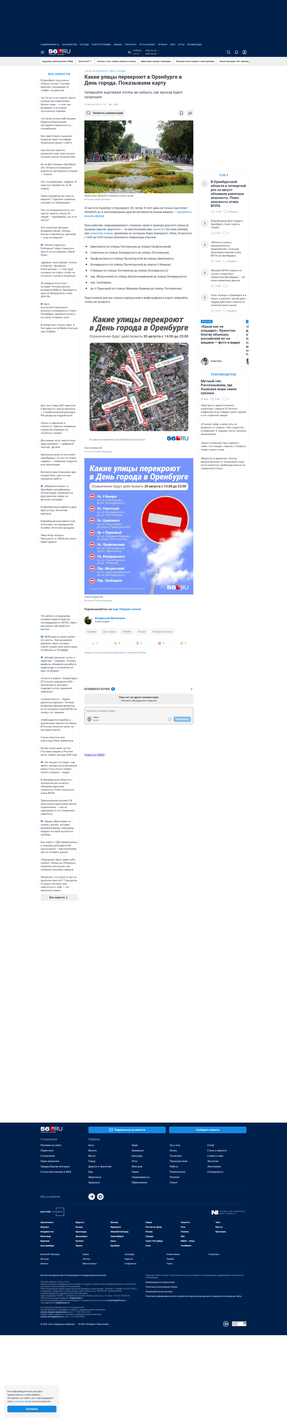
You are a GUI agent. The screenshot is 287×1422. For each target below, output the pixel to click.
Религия (174, 1177)
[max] (100, 1196)
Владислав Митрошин (110, 618)
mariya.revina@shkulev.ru (52, 1317)
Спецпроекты (215, 1171)
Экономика (214, 1166)
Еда (90, 1171)
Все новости (59, 74)
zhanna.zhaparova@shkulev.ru (54, 1312)
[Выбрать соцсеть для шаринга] (190, 113)
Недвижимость (50, 44)
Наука (135, 1171)
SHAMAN (126, 631)
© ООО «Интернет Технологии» (93, 1324)
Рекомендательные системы (159, 1291)
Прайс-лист (47, 1150)
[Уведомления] (236, 52)
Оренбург (91, 631)
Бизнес (92, 1150)
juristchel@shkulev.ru (116, 1300)
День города (109, 631)
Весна (91, 1155)
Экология (213, 1161)
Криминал (138, 1150)
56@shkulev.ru (76, 1298)
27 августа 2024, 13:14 (95, 104)
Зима (135, 1145)
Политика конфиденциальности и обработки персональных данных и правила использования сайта (193, 1296)
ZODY (173, 44)
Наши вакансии (50, 1161)
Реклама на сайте (51, 1145)
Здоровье (94, 1182)
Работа (174, 1166)
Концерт (142, 631)
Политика (175, 1155)
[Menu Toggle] (43, 52)
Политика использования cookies (161, 1287)
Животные (94, 1177)
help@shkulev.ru (62, 1303)
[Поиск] (229, 52)
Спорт (210, 1145)
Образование (139, 1182)
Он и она (175, 1145)
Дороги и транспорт (100, 1166)
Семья (173, 1182)
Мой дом (137, 1166)
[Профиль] (244, 52)
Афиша (118, 44)
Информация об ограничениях (160, 1282)
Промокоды (194, 44)
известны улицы (101, 233)
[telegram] (91, 1196)
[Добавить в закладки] (181, 113)
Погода (84, 44)
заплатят (159, 229)
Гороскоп (131, 44)
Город (91, 1161)
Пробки (162, 44)
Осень (173, 1150)
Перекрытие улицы (162, 631)
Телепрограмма (101, 44)
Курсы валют (147, 44)
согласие (19, 1401)
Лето (135, 1161)
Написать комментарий (108, 113)
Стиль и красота (217, 1150)
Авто (91, 1145)
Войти (96, 720)
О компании (48, 1155)
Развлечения (177, 1171)
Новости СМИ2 (94, 754)
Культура (137, 1155)
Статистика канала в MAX (56, 1171)
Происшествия (178, 1161)
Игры (181, 44)
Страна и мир (215, 1155)
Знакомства (69, 44)
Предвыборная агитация (55, 1166)
